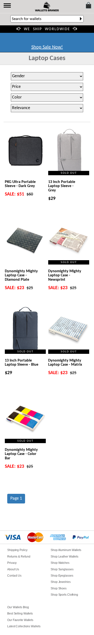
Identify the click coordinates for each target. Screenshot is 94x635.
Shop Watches (60, 563)
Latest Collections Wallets (23, 626)
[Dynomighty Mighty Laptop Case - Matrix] (68, 329)
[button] (7, 6)
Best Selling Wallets (20, 613)
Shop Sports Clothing (64, 594)
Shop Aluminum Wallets (66, 550)
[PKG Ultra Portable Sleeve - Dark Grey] (25, 151)
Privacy (12, 563)
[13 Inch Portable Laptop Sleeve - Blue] (25, 329)
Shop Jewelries (61, 582)
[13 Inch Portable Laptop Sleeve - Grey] (68, 151)
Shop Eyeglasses (62, 575)
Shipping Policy (17, 550)
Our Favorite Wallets (20, 620)
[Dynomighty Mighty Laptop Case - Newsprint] (68, 240)
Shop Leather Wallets (64, 556)
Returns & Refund (18, 556)
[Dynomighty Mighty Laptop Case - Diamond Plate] (25, 240)
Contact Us (14, 575)
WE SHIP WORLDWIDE (47, 29)
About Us (13, 569)
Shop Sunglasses (62, 569)
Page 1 (16, 498)
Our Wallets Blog (18, 607)
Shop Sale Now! (47, 47)
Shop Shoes (59, 588)
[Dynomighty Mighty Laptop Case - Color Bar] (25, 419)
